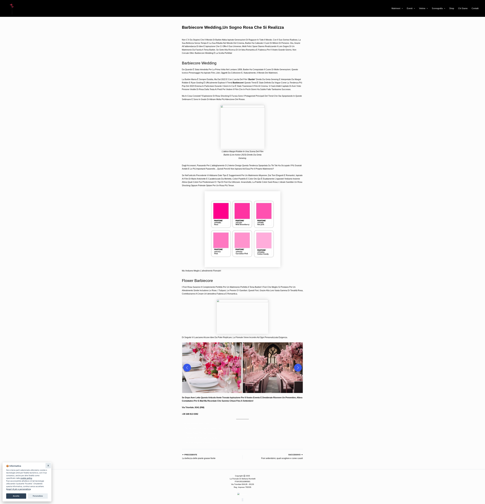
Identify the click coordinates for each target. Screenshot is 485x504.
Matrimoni (396, 8)
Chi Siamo (463, 8)
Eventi (410, 8)
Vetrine (422, 8)
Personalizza (38, 496)
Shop (451, 8)
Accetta (16, 496)
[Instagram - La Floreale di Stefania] (242, 494)
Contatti (475, 8)
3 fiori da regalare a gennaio (198, 443)
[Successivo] (298, 368)
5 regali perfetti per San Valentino (200, 433)
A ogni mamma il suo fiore (196, 423)
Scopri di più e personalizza (18, 489)
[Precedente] (187, 368)
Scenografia (437, 8)
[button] (401, 8)
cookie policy (26, 478)
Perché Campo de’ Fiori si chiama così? (203, 428)
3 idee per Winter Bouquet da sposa (200, 438)
